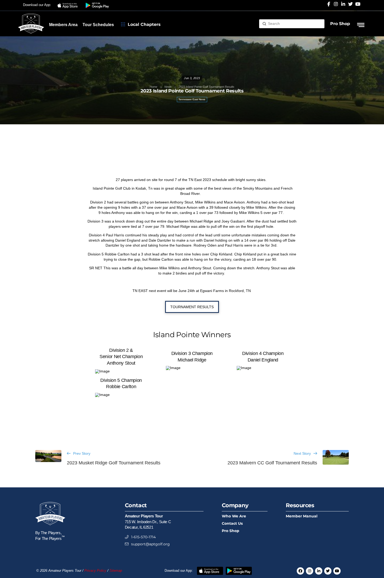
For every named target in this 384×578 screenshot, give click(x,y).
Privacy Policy (95, 571)
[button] (68, 5)
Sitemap (115, 571)
